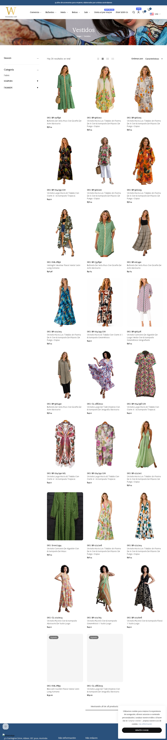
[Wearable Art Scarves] (11, 12)
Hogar (79, 36)
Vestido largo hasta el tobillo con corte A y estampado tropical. (63, 194)
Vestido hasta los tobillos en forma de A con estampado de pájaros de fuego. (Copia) (104, 123)
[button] (80, 69)
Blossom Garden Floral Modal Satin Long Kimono (63, 690)
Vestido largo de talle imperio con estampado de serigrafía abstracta (103, 408)
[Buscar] (134, 12)
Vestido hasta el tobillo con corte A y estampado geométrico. (105, 336)
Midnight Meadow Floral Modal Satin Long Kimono (63, 266)
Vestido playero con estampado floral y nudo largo (144, 622)
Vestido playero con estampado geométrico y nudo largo (102, 622)
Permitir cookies (142, 730)
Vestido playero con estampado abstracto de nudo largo (62, 622)
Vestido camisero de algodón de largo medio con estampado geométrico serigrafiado (142, 337)
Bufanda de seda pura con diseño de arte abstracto (64, 122)
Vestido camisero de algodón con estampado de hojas (63, 549)
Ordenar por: (137, 58)
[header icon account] (138, 12)
